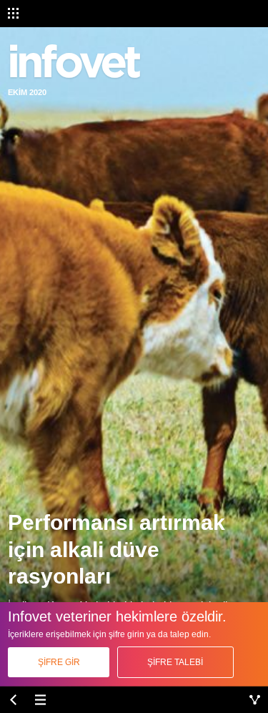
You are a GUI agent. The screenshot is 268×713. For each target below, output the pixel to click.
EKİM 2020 (27, 92)
